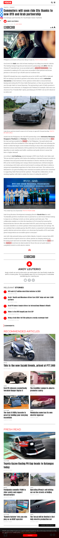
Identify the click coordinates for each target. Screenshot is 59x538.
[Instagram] (13, 27)
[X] (8, 27)
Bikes (5, 362)
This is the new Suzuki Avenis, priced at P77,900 (29, 365)
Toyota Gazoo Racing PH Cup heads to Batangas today (29, 465)
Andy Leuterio (13, 21)
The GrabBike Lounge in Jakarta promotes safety (42, 389)
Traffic (6, 7)
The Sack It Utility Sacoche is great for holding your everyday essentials (16, 415)
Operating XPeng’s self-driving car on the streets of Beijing (41, 491)
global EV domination (41, 68)
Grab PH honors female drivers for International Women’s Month (29, 306)
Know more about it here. (28, 532)
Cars (5, 386)
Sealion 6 (9, 243)
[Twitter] (1, 12)
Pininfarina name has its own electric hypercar (41, 413)
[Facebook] (5, 27)
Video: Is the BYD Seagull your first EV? (21, 312)
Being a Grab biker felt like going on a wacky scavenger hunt (28, 318)
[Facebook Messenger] (10, 27)
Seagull (24, 141)
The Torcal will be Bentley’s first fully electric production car (42, 518)
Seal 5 (49, 241)
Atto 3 (52, 139)
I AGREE (30, 535)
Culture (6, 410)
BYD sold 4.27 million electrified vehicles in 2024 (24, 291)
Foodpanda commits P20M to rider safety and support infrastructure (15, 492)
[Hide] (0, 20)
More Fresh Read (47, 525)
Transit (12, 7)
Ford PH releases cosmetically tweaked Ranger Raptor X (15, 389)
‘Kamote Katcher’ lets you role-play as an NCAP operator (15, 518)
